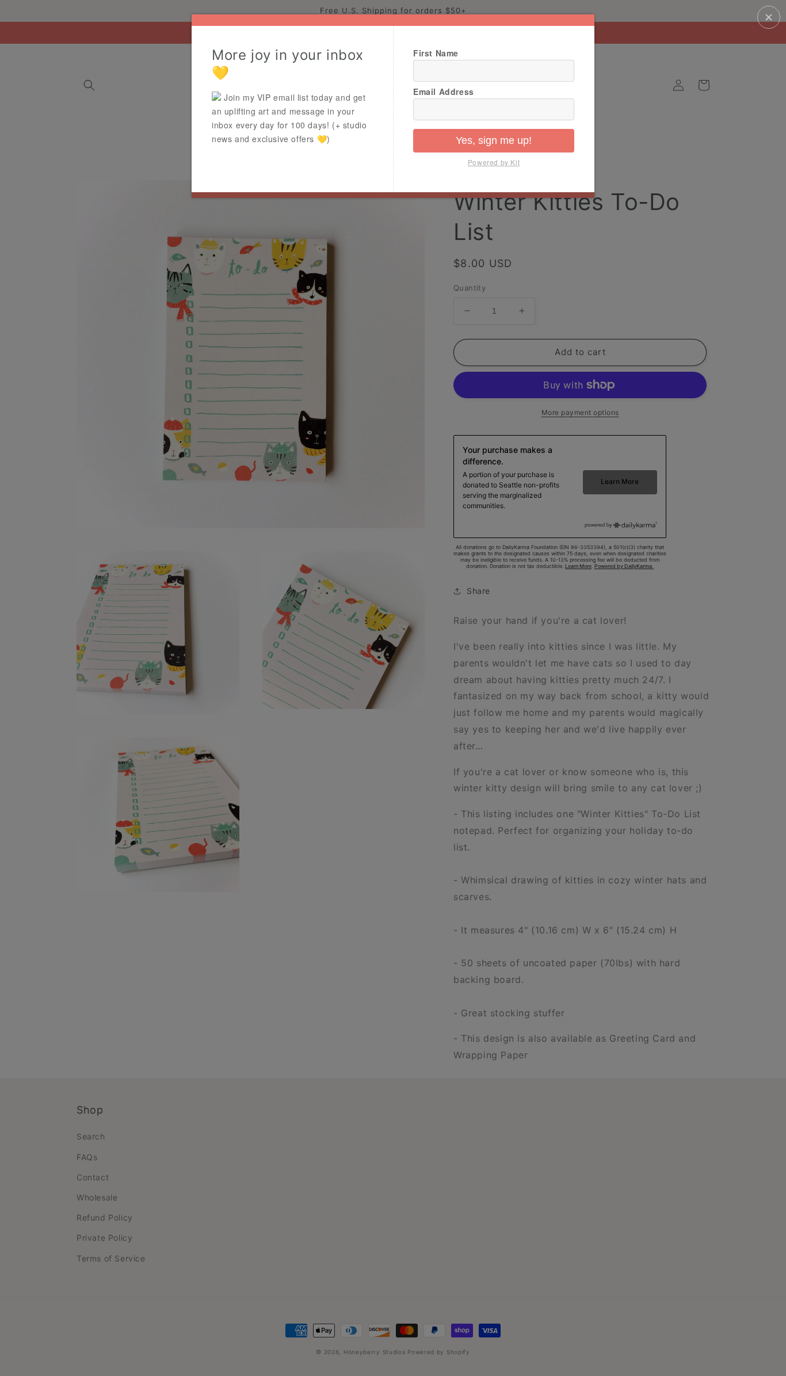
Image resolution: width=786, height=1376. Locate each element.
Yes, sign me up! (494, 140)
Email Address (443, 91)
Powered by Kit (494, 162)
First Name (436, 53)
